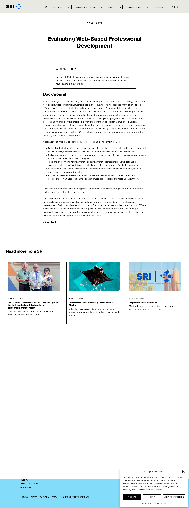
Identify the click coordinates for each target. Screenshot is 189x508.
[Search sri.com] (46, 7)
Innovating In (134, 7)
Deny (152, 497)
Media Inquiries (29, 484)
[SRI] (14, 6)
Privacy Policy (28, 497)
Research (57, 7)
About (111, 7)
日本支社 (175, 7)
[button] (184, 471)
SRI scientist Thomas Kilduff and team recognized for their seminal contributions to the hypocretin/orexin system (33, 305)
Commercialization (85, 7)
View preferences (174, 497)
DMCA (54, 497)
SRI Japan (25, 487)
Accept (132, 497)
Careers (159, 7)
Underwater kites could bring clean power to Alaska (91, 303)
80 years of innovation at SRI (143, 302)
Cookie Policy (146, 503)
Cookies (44, 497)
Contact (25, 480)
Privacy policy (160, 503)
